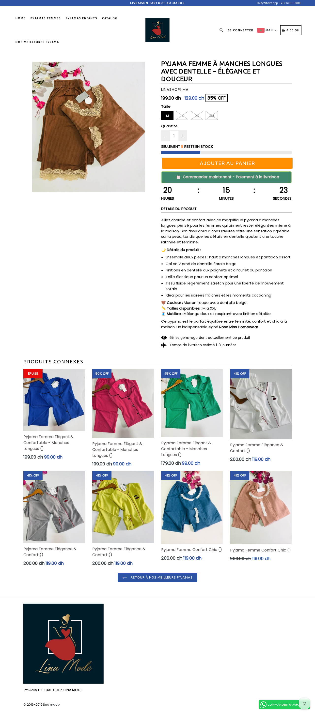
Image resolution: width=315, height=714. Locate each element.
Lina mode (51, 704)
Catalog (110, 18)
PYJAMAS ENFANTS (81, 18)
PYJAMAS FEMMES (46, 18)
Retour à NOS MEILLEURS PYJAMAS (161, 577)
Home (21, 18)
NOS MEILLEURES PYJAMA (37, 42)
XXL (211, 115)
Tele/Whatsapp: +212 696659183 (278, 3)
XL (197, 115)
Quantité (169, 126)
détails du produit (179, 208)
